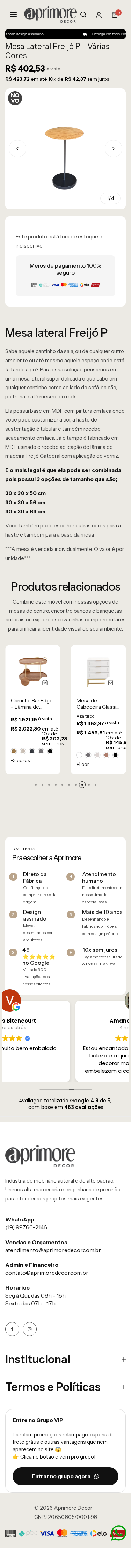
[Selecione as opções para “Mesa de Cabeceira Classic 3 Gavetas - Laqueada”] (110, 683)
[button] (113, 148)
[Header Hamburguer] (16, 14)
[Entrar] (99, 15)
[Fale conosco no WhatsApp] (119, 1533)
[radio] (13, 751)
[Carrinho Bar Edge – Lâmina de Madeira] (33, 670)
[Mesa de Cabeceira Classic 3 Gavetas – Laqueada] (99, 670)
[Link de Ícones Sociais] (12, 1329)
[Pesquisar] (83, 15)
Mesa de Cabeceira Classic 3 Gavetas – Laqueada (98, 704)
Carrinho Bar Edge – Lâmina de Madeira (32, 704)
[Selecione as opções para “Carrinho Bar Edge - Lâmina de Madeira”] (45, 683)
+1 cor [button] (83, 764)
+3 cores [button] (20, 760)
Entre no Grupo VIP (38, 1420)
